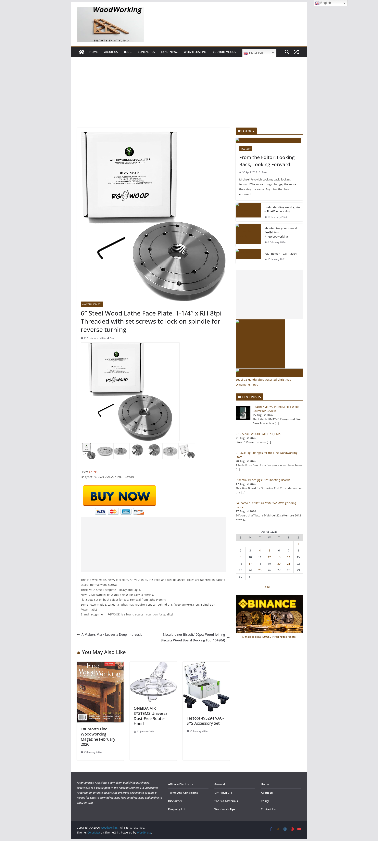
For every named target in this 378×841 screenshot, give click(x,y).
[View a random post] (296, 52)
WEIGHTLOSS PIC (195, 52)
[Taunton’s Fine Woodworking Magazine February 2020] (100, 664)
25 (259, 570)
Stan (112, 338)
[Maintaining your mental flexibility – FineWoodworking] (248, 235)
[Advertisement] (189, 98)
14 (288, 557)
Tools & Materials (226, 801)
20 (279, 563)
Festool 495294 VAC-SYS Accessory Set (205, 720)
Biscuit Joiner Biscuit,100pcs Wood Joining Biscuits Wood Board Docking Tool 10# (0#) (193, 637)
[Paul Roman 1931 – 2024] (248, 256)
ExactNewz (169, 52)
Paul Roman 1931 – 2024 (280, 253)
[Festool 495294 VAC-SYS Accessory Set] (206, 664)
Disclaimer (175, 801)
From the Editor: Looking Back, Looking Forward (267, 160)
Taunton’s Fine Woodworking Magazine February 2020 (98, 736)
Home (93, 52)
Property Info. (177, 809)
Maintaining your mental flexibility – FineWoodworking (280, 232)
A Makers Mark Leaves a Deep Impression (113, 634)
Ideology (246, 148)
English (255, 53)
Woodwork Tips (224, 809)
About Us (111, 52)
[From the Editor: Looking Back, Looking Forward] (269, 140)
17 (250, 563)
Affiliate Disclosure (180, 784)
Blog (128, 52)
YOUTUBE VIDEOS (224, 52)
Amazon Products (91, 304)
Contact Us (146, 52)
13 (279, 557)
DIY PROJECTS (223, 793)
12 (269, 557)
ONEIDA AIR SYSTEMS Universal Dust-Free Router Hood (151, 716)
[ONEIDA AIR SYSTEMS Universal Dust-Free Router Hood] (153, 664)
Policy (265, 801)
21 (288, 563)
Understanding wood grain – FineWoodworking (282, 209)
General (219, 784)
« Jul (268, 586)
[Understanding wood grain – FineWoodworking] (248, 212)
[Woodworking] (81, 52)
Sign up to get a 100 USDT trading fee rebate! (269, 636)
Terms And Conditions (183, 793)
